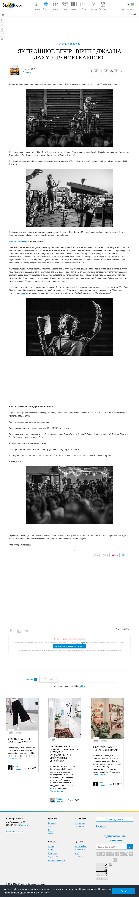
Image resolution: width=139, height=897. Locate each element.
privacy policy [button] (43, 893)
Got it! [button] (124, 891)
